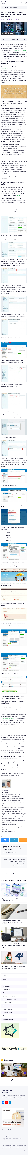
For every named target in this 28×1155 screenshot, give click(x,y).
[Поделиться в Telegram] (14, 840)
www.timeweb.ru (6, 68)
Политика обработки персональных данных (14, 1130)
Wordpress (6, 979)
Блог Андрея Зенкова (5, 3)
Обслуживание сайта (9, 996)
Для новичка (6, 986)
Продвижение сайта (8, 1006)
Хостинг (5, 1016)
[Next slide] (25, 1073)
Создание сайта (7, 1012)
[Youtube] (6, 1102)
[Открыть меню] (26, 3)
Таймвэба (18, 583)
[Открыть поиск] (21, 3)
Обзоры (5, 993)
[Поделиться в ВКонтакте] (5, 840)
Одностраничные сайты (9, 999)
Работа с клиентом (8, 1009)
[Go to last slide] (3, 1073)
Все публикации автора (8, 831)
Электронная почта (8, 1019)
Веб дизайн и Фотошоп (9, 983)
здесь (18, 195)
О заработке (6, 989)
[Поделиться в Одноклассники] (23, 840)
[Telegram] (10, 1102)
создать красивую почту (8, 718)
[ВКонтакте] (3, 1102)
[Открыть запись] (14, 892)
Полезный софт (7, 1002)
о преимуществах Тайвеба (19, 50)
